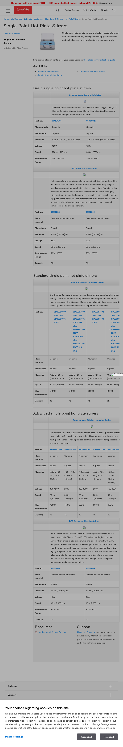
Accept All (86, 736)
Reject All (109, 736)
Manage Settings (14, 736)
